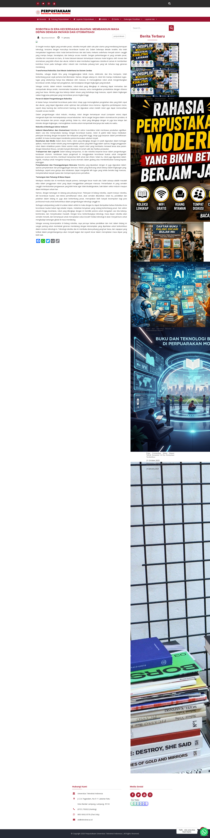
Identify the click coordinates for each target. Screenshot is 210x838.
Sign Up (162, 4)
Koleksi (104, 19)
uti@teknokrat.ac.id (85, 820)
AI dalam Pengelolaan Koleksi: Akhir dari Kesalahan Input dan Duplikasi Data (160, 265)
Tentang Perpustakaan (60, 19)
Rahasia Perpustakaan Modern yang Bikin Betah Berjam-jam (160, 99)
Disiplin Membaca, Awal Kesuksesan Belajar (160, 45)
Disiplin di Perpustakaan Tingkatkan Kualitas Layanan (160, 72)
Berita (116, 19)
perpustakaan (49, 38)
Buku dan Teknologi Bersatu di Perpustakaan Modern (160, 329)
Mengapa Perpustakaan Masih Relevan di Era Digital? (160, 464)
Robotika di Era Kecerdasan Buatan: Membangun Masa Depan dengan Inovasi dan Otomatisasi (77, 31)
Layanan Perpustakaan (85, 19)
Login (148, 4)
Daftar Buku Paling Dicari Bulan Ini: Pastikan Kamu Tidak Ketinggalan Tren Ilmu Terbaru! (160, 225)
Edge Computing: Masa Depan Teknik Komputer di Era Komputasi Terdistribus (160, 455)
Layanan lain (150, 19)
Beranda (42, 19)
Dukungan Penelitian (132, 19)
